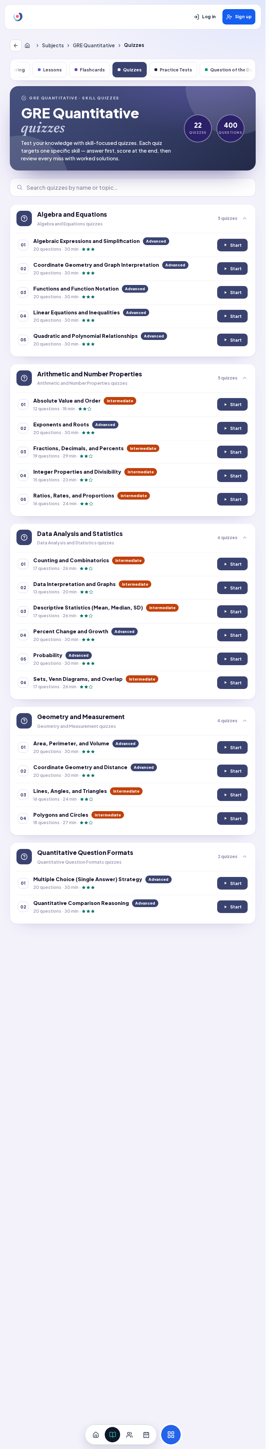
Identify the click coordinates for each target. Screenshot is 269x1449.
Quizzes (132, 69)
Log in (209, 17)
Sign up (243, 17)
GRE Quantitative (94, 45)
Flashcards (92, 69)
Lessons (52, 69)
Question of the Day (232, 69)
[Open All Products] (171, 1434)
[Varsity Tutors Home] (18, 17)
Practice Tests (176, 69)
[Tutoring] (129, 1434)
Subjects (53, 45)
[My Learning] (112, 1434)
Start (235, 246)
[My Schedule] (146, 1434)
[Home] (29, 45)
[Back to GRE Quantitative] (15, 45)
